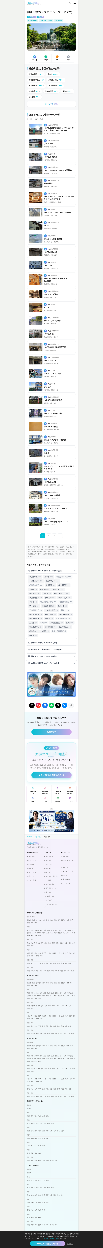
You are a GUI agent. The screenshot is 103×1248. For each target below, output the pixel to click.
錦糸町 (39, 933)
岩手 (71, 920)
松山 (54, 963)
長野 (53, 943)
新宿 (44, 930)
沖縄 (65, 971)
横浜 (64, 933)
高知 (62, 963)
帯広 (47, 920)
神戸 (66, 953)
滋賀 (41, 956)
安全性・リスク (32, 872)
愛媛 (51, 963)
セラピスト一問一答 (51, 876)
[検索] (70, 3)
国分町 (63, 920)
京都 (28, 956)
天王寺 (44, 953)
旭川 (43, 920)
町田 (43, 933)
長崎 (72, 971)
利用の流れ (31, 864)
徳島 (58, 963)
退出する (70, 1244)
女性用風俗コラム (50, 888)
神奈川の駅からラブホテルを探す (44, 642)
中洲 (41, 971)
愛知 (28, 943)
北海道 (29, 920)
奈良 (32, 956)
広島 (28, 963)
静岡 (42, 943)
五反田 (34, 933)
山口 (36, 963)
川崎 (67, 933)
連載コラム (48, 892)
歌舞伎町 (70, 930)
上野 (65, 930)
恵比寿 (29, 933)
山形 (32, 923)
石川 (69, 943)
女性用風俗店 (48, 856)
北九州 (33, 971)
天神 (44, 971)
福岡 (28, 971)
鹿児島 (57, 971)
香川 (43, 963)
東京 (28, 930)
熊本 (48, 971)
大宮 (55, 933)
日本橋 (54, 953)
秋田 (36, 923)
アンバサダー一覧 (67, 871)
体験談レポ (48, 868)
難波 (36, 953)
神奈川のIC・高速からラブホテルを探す (47, 649)
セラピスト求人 (49, 884)
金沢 (73, 943)
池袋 (48, 930)
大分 (68, 971)
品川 (52, 930)
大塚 (47, 933)
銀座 (56, 930)
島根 (69, 963)
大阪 (28, 953)
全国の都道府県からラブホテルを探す (46, 663)
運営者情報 (65, 856)
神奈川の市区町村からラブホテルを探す (47, 570)
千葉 (71, 933)
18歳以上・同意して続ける (47, 1244)
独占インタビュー (50, 872)
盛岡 (28, 923)
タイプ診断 (48, 880)
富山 (28, 946)
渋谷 (32, 930)
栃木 (36, 935)
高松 (47, 963)
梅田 (32, 953)
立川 (41, 930)
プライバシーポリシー (50, 1239)
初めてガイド (31, 860)
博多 (37, 971)
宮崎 (52, 971)
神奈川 (60, 933)
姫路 (74, 953)
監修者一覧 (65, 867)
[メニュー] (74, 3)
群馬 (39, 935)
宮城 (55, 920)
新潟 (45, 943)
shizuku (30, 837)
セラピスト (48, 860)
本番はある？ (31, 876)
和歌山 (37, 956)
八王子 (61, 930)
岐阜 (49, 943)
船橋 (28, 935)
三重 (57, 943)
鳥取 (66, 963)
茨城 (32, 935)
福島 (51, 920)
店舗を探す (51, 732)
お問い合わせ (65, 879)
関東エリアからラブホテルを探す (44, 656)
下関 (39, 963)
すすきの (38, 920)
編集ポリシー (65, 875)
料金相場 (30, 868)
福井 (32, 946)
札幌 (33, 920)
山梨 (66, 943)
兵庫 (62, 953)
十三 (59, 953)
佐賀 (61, 971)
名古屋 (33, 943)
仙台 (59, 920)
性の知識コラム (49, 896)
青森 (67, 920)
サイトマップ (65, 883)
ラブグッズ (48, 900)
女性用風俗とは (32, 856)
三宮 (70, 953)
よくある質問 (31, 880)
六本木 (37, 930)
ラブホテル (38, 837)
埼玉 (51, 933)
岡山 (32, 963)
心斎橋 (49, 953)
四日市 (62, 943)
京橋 (39, 953)
